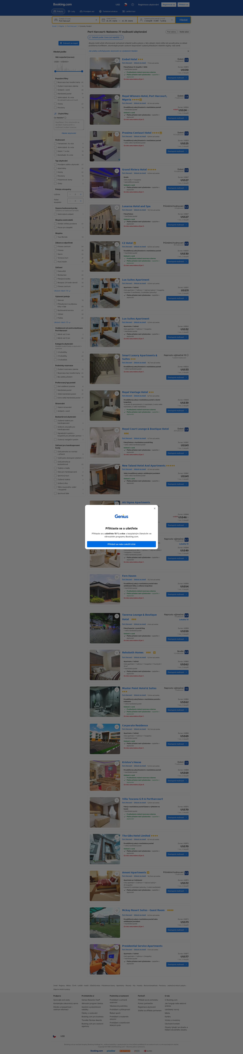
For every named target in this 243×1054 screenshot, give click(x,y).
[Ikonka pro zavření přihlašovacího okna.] (154, 508)
